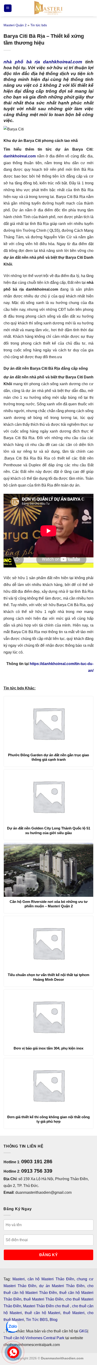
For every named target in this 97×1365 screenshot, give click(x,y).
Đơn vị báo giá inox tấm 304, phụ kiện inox (48, 1048)
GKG (83, 1331)
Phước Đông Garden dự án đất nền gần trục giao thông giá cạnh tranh (48, 757)
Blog (53, 1320)
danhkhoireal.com (20, 156)
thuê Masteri (74, 1313)
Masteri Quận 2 (15, 25)
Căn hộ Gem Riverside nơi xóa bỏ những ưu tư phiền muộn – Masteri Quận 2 (49, 904)
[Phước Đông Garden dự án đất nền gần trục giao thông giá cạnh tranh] (48, 723)
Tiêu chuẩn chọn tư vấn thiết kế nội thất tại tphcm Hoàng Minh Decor (48, 977)
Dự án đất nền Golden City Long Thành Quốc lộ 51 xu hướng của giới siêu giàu (48, 830)
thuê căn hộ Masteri (42, 1313)
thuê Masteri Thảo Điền (43, 1299)
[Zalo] (12, 1326)
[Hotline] (13, 1352)
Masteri (18, 1279)
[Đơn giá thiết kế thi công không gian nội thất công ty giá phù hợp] (48, 1085)
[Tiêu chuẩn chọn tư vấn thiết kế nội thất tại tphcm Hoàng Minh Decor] (48, 943)
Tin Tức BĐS (37, 1320)
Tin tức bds (38, 25)
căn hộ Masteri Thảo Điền (51, 1279)
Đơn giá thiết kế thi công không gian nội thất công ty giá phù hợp (48, 1119)
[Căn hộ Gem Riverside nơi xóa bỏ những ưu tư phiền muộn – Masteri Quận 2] (48, 870)
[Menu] (8, 8)
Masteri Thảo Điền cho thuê (46, 1306)
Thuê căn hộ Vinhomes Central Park (34, 1338)
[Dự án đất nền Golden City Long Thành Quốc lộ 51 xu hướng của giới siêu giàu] (48, 796)
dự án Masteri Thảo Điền (62, 1286)
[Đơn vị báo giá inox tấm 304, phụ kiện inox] (48, 1016)
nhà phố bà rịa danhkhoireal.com (43, 61)
